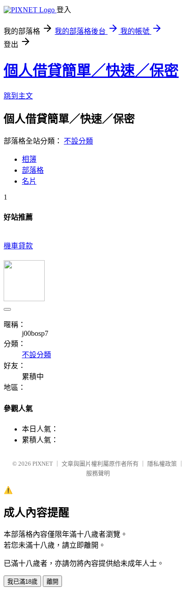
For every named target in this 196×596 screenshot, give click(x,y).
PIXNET (42, 463)
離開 (52, 581)
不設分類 (78, 141)
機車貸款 (18, 246)
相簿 (29, 159)
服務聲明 (98, 473)
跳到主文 (18, 96)
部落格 (33, 170)
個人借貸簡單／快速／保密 (91, 70)
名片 (29, 181)
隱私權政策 (162, 463)
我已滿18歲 (22, 581)
